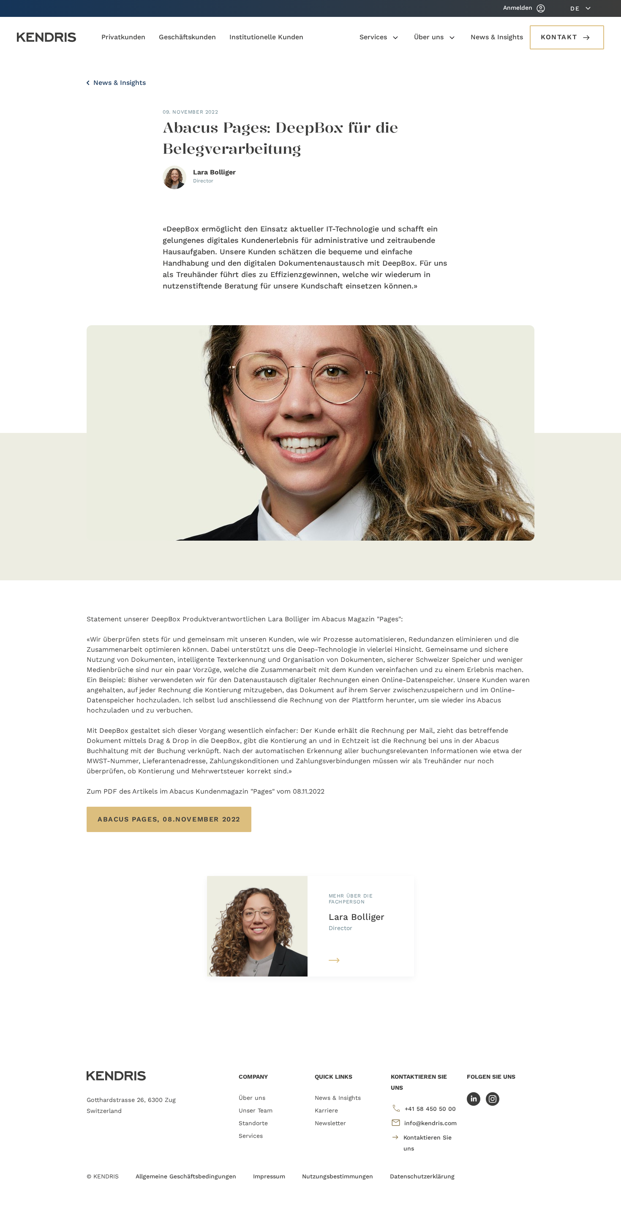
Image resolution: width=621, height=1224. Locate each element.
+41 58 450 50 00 (430, 1108)
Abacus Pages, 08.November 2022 (169, 819)
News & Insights (118, 83)
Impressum (269, 1176)
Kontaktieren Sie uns (427, 1143)
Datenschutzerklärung (422, 1176)
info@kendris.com (430, 1123)
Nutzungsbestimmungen (337, 1176)
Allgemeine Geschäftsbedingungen (186, 1176)
